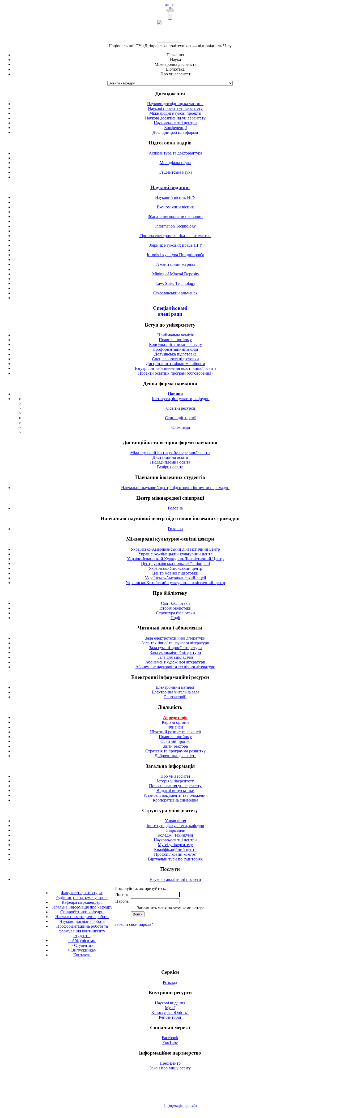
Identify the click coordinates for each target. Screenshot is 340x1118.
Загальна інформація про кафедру (82, 907)
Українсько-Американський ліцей (175, 578)
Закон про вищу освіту (170, 1068)
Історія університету (175, 781)
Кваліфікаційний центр (175, 849)
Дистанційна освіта (170, 457)
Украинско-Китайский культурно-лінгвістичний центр (175, 582)
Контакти (82, 955)
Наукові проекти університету (175, 108)
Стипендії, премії (180, 417)
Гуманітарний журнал (175, 264)
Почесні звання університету (175, 785)
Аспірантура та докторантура (175, 153)
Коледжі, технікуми (175, 835)
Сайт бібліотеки (175, 603)
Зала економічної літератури (175, 652)
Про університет (175, 776)
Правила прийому (175, 339)
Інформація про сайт (180, 1106)
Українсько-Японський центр (175, 568)
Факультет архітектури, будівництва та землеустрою (82, 895)
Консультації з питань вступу (175, 344)
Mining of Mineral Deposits (175, 274)
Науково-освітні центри (175, 123)
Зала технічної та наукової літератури (175, 643)
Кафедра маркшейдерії (82, 902)
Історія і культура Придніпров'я (175, 254)
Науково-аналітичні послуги (175, 879)
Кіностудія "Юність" (170, 1012)
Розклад (170, 982)
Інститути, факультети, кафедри (181, 398)
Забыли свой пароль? (133, 924)
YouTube (170, 1042)
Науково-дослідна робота (82, 921)
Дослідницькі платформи (175, 132)
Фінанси (175, 727)
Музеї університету (175, 844)
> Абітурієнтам (82, 940)
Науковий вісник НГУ (175, 197)
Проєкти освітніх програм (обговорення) (175, 373)
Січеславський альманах (175, 293)
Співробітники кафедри (82, 912)
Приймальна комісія (175, 335)
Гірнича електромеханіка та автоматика (175, 235)
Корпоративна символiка (175, 800)
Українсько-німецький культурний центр (175, 554)
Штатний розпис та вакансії (175, 732)
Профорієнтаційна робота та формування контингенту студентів (82, 931)
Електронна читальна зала (175, 692)
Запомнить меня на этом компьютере (170, 908)
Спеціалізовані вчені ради (170, 311)
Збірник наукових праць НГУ (175, 245)
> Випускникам (82, 950)
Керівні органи (175, 722)
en (174, 4)
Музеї (170, 1007)
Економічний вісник (175, 207)
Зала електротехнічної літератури (175, 638)
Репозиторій (175, 697)
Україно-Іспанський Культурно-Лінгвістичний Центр (175, 558)
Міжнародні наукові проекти (175, 113)
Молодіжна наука (175, 162)
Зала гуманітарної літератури (175, 647)
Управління (175, 821)
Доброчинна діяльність (175, 755)
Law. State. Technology (175, 283)
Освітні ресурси (180, 408)
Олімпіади (180, 427)
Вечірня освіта (170, 467)
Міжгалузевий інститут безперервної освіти (170, 452)
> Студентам (82, 945)
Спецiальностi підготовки (175, 359)
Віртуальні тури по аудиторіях (175, 859)
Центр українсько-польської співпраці (175, 563)
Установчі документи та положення (175, 795)
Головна (175, 508)
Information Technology (175, 226)
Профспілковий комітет (175, 854)
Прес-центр (170, 1063)
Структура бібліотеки (175, 613)
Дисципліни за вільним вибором (175, 363)
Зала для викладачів (175, 657)
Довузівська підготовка (175, 354)
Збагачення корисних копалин (175, 216)
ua (167, 4)
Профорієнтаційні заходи (175, 349)
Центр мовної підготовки (175, 573)
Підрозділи (175, 830)
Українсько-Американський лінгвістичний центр (175, 549)
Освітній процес (175, 741)
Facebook (170, 1037)
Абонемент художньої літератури (175, 662)
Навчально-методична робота (82, 916)
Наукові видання (170, 187)
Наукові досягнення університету (175, 118)
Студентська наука (175, 172)
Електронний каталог (175, 687)
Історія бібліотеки (175, 608)
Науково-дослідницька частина (175, 103)
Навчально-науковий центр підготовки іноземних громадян (175, 487)
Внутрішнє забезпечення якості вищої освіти (175, 368)
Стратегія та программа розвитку (175, 751)
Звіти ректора (175, 746)
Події (175, 617)
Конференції (175, 127)
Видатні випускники (175, 790)
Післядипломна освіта (170, 462)
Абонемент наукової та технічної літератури (175, 667)
